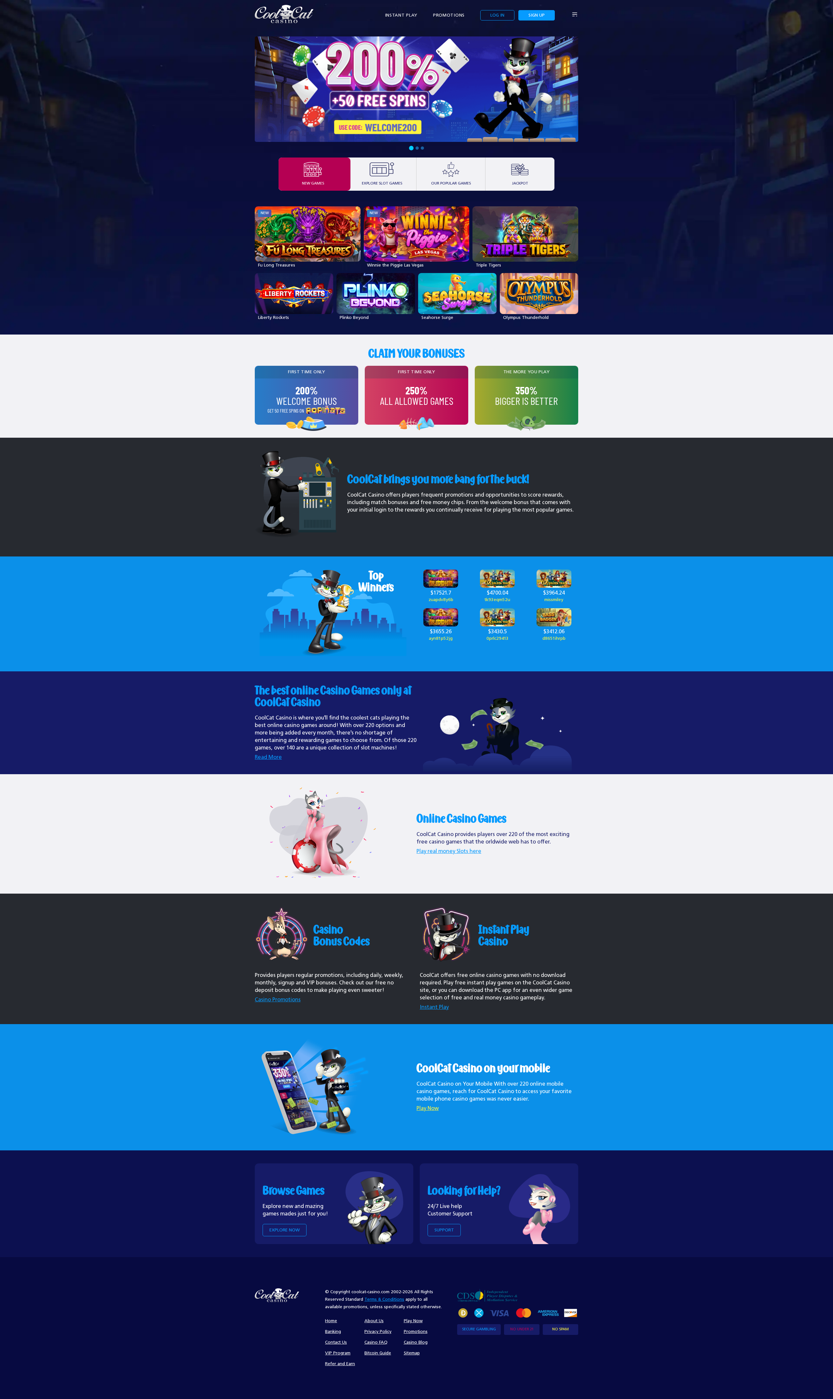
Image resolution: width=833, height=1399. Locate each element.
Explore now (284, 1230)
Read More (268, 757)
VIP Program (337, 1353)
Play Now (427, 1108)
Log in (497, 15)
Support (444, 1230)
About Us (374, 1321)
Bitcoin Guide (377, 1353)
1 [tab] (410, 148)
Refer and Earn (340, 1364)
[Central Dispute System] (487, 1295)
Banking (333, 1331)
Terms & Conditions (384, 1299)
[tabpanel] (416, 89)
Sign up (536, 15)
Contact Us (336, 1342)
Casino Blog (416, 1342)
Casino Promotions (278, 1000)
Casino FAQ (376, 1342)
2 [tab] (416, 148)
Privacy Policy (377, 1331)
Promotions (449, 15)
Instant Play (401, 15)
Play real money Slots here (448, 851)
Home (331, 1321)
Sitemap (412, 1353)
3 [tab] (422, 148)
